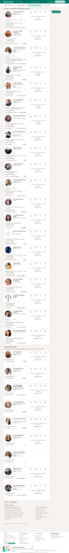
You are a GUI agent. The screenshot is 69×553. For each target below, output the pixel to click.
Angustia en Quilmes (40, 509)
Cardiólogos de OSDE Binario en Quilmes (13, 516)
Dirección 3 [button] (20, 19)
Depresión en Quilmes (40, 511)
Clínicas (21, 536)
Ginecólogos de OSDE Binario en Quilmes (13, 509)
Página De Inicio (7, 523)
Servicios (21, 540)
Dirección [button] (7, 55)
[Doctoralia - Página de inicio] (10, 1)
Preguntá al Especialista (24, 538)
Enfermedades (22, 542)
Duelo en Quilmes (39, 514)
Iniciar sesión (51, 1)
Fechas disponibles (21, 5)
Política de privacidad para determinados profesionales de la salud (11, 538)
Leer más (13, 550)
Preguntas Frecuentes (24, 543)
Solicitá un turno (38, 19)
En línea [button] (13, 55)
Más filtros (47, 5)
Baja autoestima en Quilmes (41, 516)
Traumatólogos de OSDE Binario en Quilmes (14, 514)
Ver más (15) (7, 518)
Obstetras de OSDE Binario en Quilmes (13, 511)
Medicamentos (23, 539)
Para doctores (38, 536)
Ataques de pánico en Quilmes (42, 512)
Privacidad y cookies (8, 535)
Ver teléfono (38, 75)
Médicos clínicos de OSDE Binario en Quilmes (14, 512)
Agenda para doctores (39, 538)
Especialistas (22, 535)
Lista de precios (38, 535)
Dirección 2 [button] (14, 19)
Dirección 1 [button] (8, 19)
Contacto (6, 542)
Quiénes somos (7, 540)
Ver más (18, 13)
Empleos (9, 543)
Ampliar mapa (56, 11)
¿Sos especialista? (59, 1)
